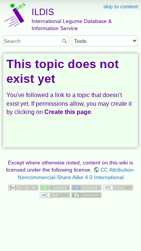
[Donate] (55, 187)
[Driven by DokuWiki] (86, 195)
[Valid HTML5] (118, 187)
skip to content (120, 6)
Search (65, 41)
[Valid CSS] (55, 195)
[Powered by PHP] (86, 187)
